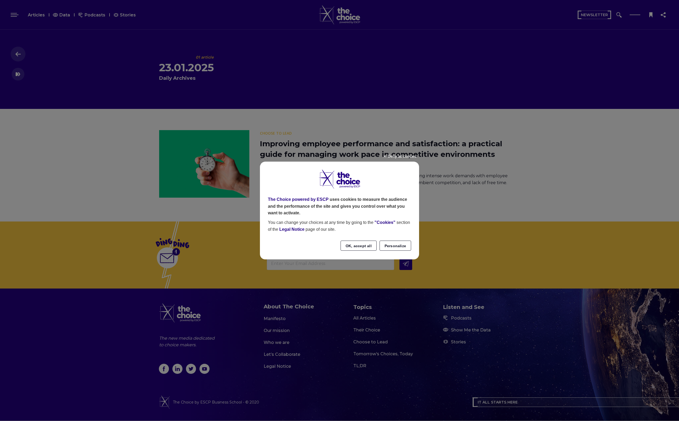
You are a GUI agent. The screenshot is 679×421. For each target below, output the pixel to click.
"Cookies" (385, 222)
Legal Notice (291, 229)
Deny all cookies (401, 156)
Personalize (395, 246)
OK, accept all (359, 246)
